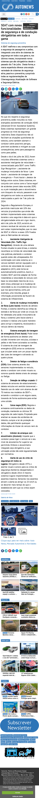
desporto (31, 19)
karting (10, 21)
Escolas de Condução (19, 742)
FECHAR (17, 792)
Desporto (5, 600)
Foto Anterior (5, 501)
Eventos (4, 681)
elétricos (17, 19)
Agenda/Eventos (6, 735)
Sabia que (5, 640)
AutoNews (5, 559)
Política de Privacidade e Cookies (17, 771)
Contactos (4, 771)
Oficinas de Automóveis (9, 740)
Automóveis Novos (20, 735)
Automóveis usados (31, 737)
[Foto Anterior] (8, 515)
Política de (17, 796)
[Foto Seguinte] (30, 515)
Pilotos (8, 742)
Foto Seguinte (24, 501)
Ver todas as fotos (14, 501)
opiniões (29, 21)
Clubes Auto (13, 744)
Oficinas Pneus (23, 740)
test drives (24, 19)
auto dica (23, 21)
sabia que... (16, 21)
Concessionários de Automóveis (12, 737)
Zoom (30, 501)
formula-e (3, 21)
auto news (11, 19)
